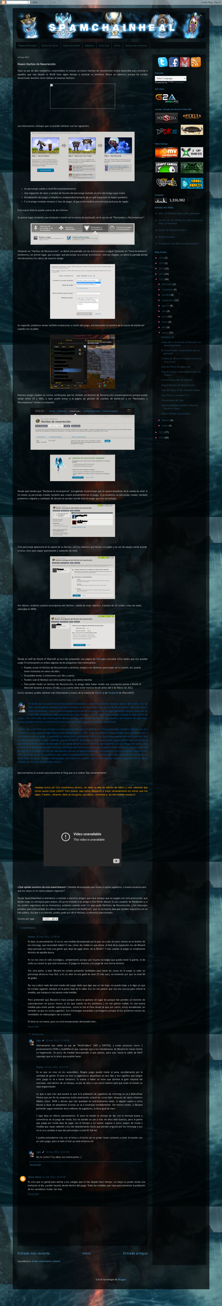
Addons (89, 45)
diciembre (167, 284)
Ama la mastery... (167, 237)
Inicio (86, 1253)
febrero (166, 420)
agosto (166, 306)
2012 (162, 279)
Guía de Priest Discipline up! (176, 367)
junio (165, 316)
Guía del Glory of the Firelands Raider (180, 390)
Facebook (113, 693)
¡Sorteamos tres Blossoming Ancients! (178, 243)
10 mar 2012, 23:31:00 (57, 1152)
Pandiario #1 (167, 337)
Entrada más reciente (34, 1253)
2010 (162, 438)
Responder (33, 1027)
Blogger (122, 1279)
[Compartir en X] (50, 919)
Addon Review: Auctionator (175, 414)
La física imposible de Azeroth (176, 380)
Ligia (38, 1040)
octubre (166, 295)
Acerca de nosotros (136, 45)
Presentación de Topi (172, 400)
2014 (162, 268)
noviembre (168, 289)
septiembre (168, 300)
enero (165, 426)
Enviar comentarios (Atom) (46, 1261)
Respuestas (38, 1034)
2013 (162, 274)
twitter (98, 693)
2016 (162, 258)
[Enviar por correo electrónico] (44, 919)
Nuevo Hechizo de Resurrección (178, 385)
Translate (179, 82)
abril (164, 327)
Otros (117, 45)
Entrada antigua (135, 1253)
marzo (165, 333)
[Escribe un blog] (47, 919)
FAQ (98, 659)
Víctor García (34, 1177)
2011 (162, 432)
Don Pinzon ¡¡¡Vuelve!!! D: (175, 395)
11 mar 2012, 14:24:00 (54, 1177)
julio (164, 311)
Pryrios (31, 937)
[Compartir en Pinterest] (56, 919)
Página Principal (27, 45)
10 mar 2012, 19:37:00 (56, 1067)
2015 (162, 263)
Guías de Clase (49, 45)
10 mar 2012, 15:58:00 (48, 937)
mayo (165, 322)
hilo (88, 905)
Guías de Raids (71, 45)
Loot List (104, 45)
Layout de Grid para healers (172, 230)
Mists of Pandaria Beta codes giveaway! (179, 213)
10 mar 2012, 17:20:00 (57, 1040)
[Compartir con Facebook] (53, 919)
